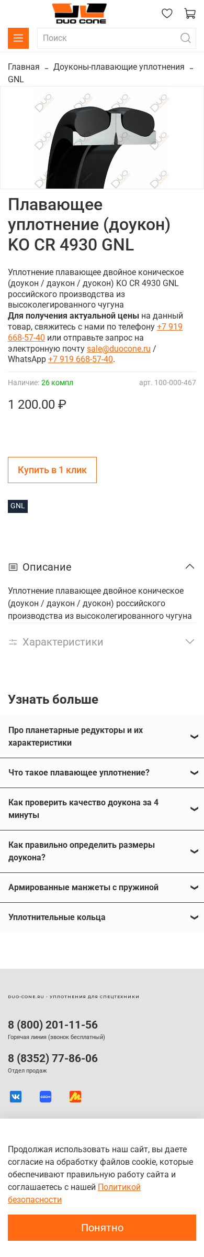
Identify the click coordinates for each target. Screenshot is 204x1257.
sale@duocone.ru (119, 349)
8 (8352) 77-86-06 (53, 1058)
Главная (24, 67)
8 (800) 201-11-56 (53, 1025)
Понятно (102, 1227)
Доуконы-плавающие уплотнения (119, 67)
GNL (16, 79)
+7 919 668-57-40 (80, 359)
